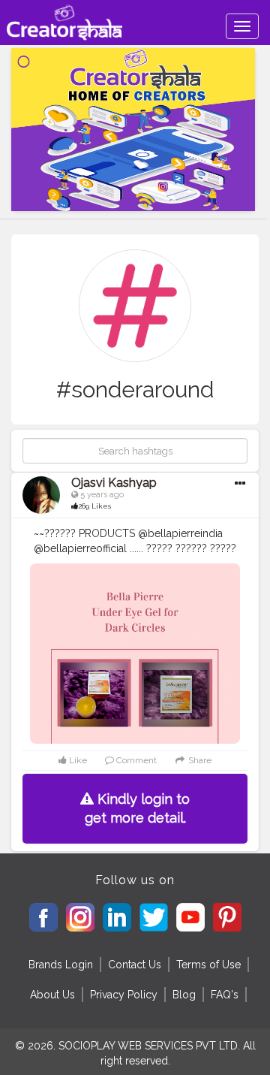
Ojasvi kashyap (114, 483)
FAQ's (224, 995)
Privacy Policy (124, 995)
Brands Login (60, 965)
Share (199, 760)
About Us (52, 995)
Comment (135, 760)
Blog (184, 995)
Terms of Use (208, 965)
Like (77, 760)
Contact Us (134, 965)
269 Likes (94, 506)
